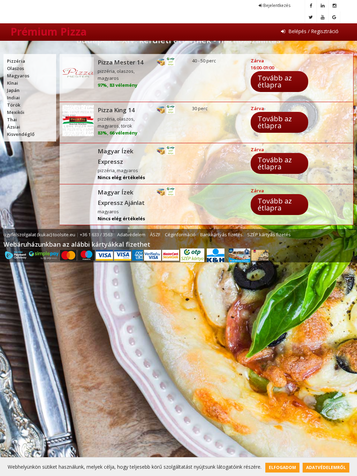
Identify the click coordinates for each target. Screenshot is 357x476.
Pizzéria (16, 61)
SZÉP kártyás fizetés (269, 234)
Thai (12, 119)
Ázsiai (13, 127)
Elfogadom (282, 467)
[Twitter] (311, 17)
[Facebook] (311, 5)
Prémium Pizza (48, 31)
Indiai (13, 97)
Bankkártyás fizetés (221, 234)
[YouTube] (322, 17)
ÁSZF (155, 234)
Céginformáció (180, 234)
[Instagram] (334, 5)
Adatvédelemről (326, 467)
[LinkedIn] (322, 5)
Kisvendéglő (21, 134)
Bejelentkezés (276, 5)
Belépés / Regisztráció (313, 31)
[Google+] (334, 17)
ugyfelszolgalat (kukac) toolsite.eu (39, 234)
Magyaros (18, 75)
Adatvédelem (131, 234)
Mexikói (15, 112)
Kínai (12, 83)
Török (13, 105)
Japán (13, 90)
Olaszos (15, 68)
